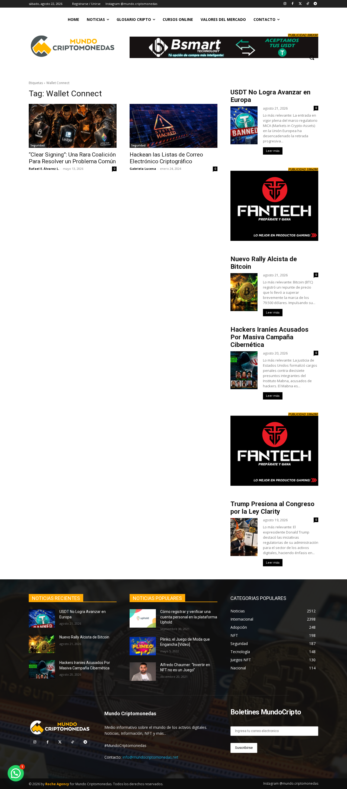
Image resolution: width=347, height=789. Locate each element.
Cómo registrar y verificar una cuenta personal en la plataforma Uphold (188, 616)
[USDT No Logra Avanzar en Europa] (42, 618)
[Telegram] (315, 4)
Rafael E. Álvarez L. (44, 169)
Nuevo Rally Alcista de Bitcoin (84, 637)
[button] (311, 57)
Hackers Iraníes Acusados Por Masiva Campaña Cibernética (269, 337)
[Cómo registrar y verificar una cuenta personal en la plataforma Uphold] (143, 618)
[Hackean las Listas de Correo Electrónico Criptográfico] (173, 126)
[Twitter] (300, 4)
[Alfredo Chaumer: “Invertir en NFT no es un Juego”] (143, 671)
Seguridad (37, 145)
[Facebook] (293, 4)
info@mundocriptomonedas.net (150, 757)
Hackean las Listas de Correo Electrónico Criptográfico (166, 158)
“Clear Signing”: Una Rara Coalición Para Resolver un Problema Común (72, 158)
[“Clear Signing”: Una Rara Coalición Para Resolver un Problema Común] (73, 126)
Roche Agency (57, 784)
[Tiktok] (307, 4)
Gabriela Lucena (143, 169)
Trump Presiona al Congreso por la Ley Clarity (272, 507)
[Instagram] (285, 4)
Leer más (272, 151)
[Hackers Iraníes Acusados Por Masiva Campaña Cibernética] (42, 669)
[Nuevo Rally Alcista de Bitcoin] (42, 644)
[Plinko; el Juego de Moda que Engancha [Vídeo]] (143, 646)
